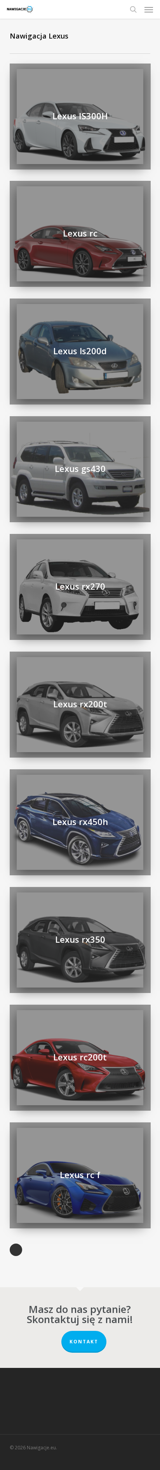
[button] (148, 9)
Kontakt (84, 1341)
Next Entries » (16, 1250)
